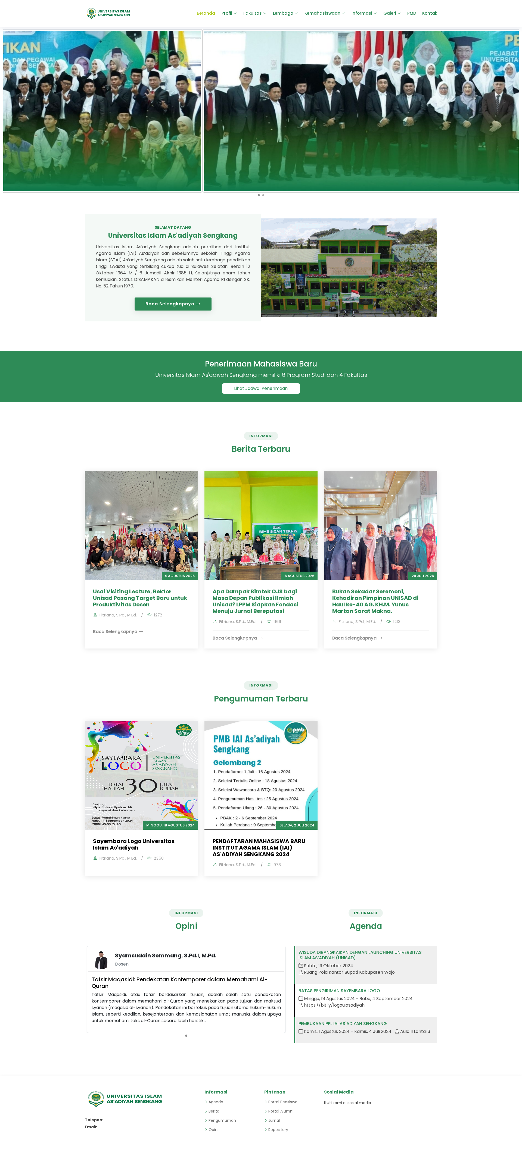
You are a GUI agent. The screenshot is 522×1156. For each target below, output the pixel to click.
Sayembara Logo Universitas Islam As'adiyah (134, 844)
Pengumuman (222, 1120)
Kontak (429, 13)
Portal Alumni (280, 1111)
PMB (411, 13)
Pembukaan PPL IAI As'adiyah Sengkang (343, 1023)
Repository (278, 1130)
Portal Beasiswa (282, 1102)
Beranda (206, 13)
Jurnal (274, 1120)
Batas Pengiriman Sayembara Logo (339, 991)
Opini (213, 1130)
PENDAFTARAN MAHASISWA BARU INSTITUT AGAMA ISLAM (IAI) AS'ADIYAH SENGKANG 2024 (259, 847)
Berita (214, 1111)
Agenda (216, 1102)
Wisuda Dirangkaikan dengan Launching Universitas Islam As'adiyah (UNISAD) (360, 955)
